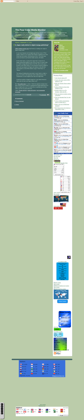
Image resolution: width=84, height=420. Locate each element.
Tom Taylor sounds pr (66, 128)
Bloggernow (56, 159)
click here (56, 327)
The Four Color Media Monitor (30, 30)
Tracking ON (67, 153)
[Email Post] (48, 95)
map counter (57, 206)
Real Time (62, 153)
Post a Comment (20, 101)
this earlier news (22, 84)
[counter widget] (60, 289)
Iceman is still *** (65, 140)
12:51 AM (29, 94)
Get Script (58, 153)
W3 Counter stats (58, 154)
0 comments (43, 95)
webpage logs (42, 406)
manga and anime (31, 90)
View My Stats (64, 163)
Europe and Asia (23, 90)
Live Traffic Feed (63, 113)
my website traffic (62, 261)
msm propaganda (41, 90)
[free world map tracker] (61, 202)
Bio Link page (57, 156)
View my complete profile (61, 70)
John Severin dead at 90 (61, 78)
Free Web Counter (58, 331)
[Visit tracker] (61, 298)
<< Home (16, 104)
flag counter (56, 194)
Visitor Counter (62, 301)
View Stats (62, 279)
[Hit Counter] (63, 161)
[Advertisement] (42, 11)
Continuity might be (63, 150)
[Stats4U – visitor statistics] (60, 349)
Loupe (2, 416)
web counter (56, 284)
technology (17, 92)
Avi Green (62, 46)
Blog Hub (56, 158)
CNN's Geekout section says (22, 48)
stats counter (57, 192)
